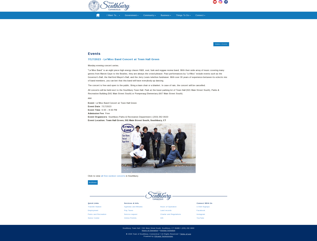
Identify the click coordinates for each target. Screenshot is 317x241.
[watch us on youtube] (215, 2)
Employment (93, 210)
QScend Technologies (163, 236)
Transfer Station (94, 207)
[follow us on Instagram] (221, 2)
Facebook (201, 210)
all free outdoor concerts (113, 176)
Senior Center (93, 218)
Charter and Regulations (170, 214)
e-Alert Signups (203, 207)
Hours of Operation (168, 207)
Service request (130, 214)
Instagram (201, 214)
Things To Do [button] (182, 15)
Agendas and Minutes (133, 207)
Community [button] (148, 15)
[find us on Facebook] (226, 2)
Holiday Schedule (167, 230)
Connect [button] (200, 15)
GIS (161, 218)
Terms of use (185, 234)
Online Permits (130, 218)
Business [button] (165, 15)
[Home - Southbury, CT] (109, 6)
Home (217, 44)
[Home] (98, 15)
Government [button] (131, 15)
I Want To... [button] (113, 15)
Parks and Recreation (97, 214)
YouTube (200, 218)
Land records (166, 210)
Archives (93, 182)
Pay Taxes (128, 210)
